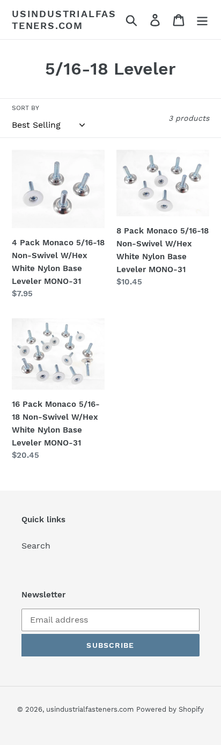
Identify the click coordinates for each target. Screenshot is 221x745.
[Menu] (202, 20)
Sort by (25, 108)
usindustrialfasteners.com (64, 19)
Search (35, 546)
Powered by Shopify (170, 709)
